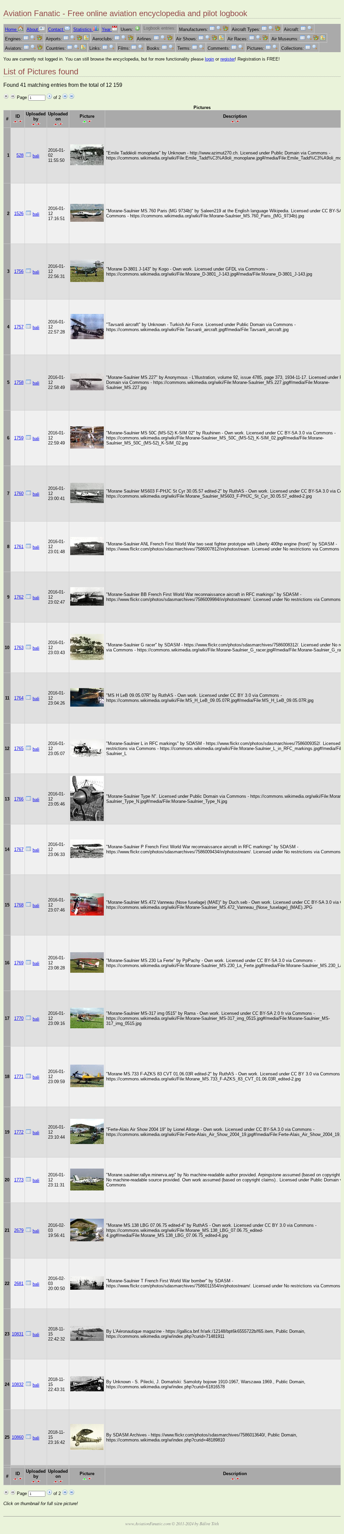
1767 (19, 849)
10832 (18, 1384)
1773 (19, 1179)
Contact (56, 29)
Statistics (83, 29)
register (227, 59)
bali (36, 155)
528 (20, 155)
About (33, 29)
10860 (18, 1437)
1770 (19, 1018)
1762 (19, 597)
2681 (19, 1283)
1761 (19, 546)
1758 (19, 382)
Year (107, 29)
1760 (19, 493)
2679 (19, 1230)
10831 (18, 1333)
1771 (19, 1076)
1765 (19, 748)
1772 (19, 1132)
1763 (19, 647)
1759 (19, 437)
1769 (19, 962)
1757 (19, 326)
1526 (19, 213)
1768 (19, 904)
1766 (19, 798)
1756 (19, 271)
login (209, 59)
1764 (19, 698)
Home (11, 29)
